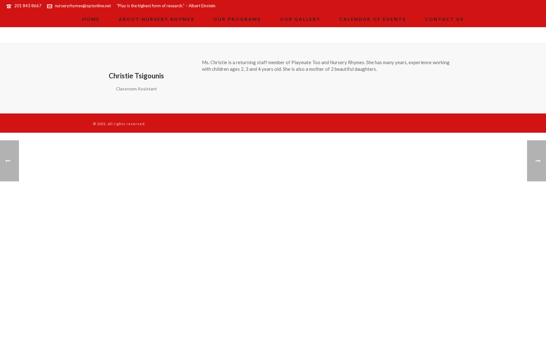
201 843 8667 (27, 5)
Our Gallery (300, 19)
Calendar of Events (372, 19)
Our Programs (237, 19)
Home (91, 19)
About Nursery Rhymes (156, 19)
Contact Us (444, 19)
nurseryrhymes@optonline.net (83, 5)
